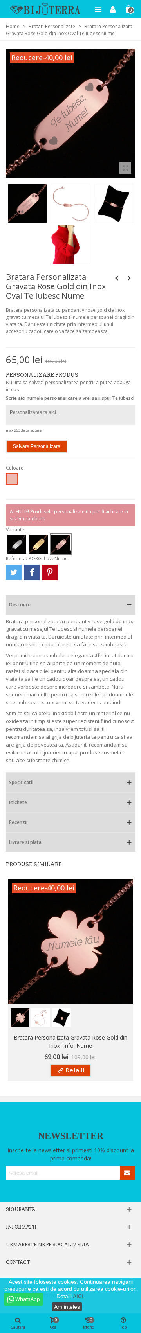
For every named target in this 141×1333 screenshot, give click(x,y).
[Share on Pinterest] (50, 572)
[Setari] (112, 9)
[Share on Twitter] (14, 572)
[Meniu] (97, 9)
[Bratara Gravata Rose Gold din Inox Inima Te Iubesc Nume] (129, 278)
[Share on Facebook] (32, 572)
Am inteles (67, 1307)
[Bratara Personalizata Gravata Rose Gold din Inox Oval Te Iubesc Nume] (125, 168)
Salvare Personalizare (36, 446)
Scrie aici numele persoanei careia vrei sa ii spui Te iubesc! (70, 398)
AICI (78, 1296)
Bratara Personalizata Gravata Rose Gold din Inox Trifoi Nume (70, 1041)
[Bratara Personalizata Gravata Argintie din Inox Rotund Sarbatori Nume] (117, 278)
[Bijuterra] (45, 9)
